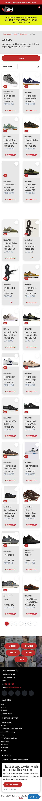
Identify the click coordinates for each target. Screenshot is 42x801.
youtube (29, 652)
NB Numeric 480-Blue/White (9, 186)
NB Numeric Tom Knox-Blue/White (30, 97)
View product (10, 110)
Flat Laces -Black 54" (9, 289)
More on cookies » (10, 789)
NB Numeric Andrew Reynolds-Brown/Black (31, 141)
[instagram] (11, 693)
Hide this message (13, 784)
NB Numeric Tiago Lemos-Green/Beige (10, 141)
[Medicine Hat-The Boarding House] (12, 9)
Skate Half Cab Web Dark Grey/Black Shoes (10, 511)
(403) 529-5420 (9, 684)
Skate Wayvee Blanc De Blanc (31, 467)
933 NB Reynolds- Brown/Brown (31, 289)
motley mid (28, 554)
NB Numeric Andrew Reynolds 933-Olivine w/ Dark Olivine (10, 244)
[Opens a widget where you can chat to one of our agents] (33, 797)
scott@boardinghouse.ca (13, 687)
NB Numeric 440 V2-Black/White (30, 422)
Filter (21, 58)
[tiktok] (31, 693)
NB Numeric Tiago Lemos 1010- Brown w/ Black (10, 467)
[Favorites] (34, 8)
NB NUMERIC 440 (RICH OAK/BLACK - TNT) (31, 600)
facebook (12, 646)
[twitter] (17, 693)
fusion (5, 599)
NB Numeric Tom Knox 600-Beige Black (30, 378)
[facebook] (4, 693)
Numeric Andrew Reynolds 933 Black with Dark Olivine (31, 333)
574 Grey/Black (8, 554)
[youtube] (24, 693)
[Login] (30, 8)
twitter (13, 652)
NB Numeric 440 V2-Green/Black (30, 186)
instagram (29, 646)
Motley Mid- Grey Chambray (9, 97)
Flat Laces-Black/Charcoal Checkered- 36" (30, 244)
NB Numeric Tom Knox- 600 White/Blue (9, 378)
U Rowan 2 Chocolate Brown (30, 511)
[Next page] (35, 624)
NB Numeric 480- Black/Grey (9, 422)
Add (32, 258)
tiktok (21, 659)
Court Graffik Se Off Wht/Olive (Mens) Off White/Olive (10, 333)
